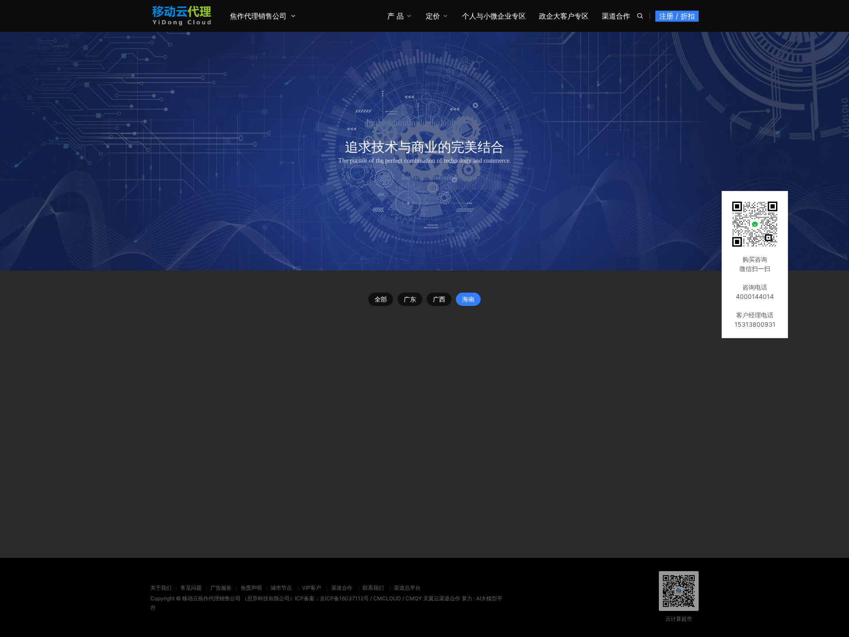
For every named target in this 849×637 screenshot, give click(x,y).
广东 (410, 299)
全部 (381, 299)
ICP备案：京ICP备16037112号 (332, 598)
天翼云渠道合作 (441, 598)
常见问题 (191, 587)
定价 (433, 15)
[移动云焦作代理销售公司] (182, 15)
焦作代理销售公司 (258, 15)
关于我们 (161, 587)
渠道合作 (616, 15)
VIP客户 (311, 587)
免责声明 (251, 587)
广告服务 (221, 587)
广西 (439, 299)
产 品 (395, 15)
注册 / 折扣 (677, 15)
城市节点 (281, 587)
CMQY (413, 598)
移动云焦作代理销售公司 (211, 598)
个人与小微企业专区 (494, 15)
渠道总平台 (407, 587)
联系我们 (373, 587)
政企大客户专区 (564, 15)
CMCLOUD (387, 598)
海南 (468, 299)
